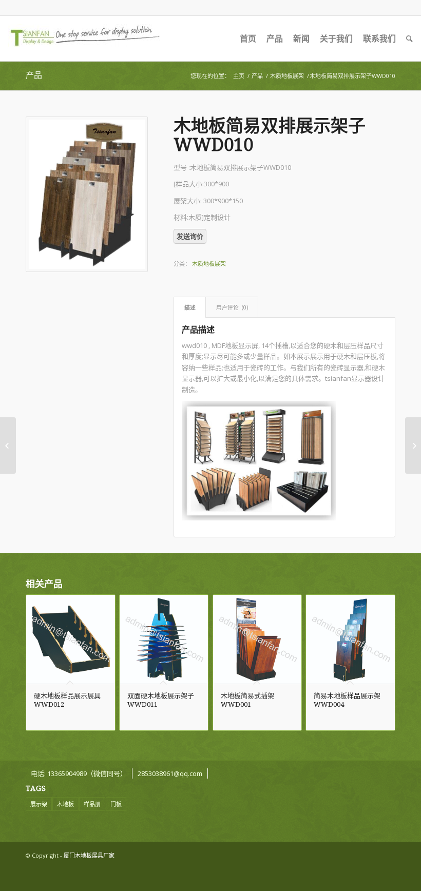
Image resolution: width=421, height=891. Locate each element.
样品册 (92, 804)
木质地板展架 (287, 76)
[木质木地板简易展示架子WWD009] (8, 445)
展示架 (38, 804)
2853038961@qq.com (170, 773)
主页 (238, 76)
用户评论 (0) (232, 307)
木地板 (65, 804)
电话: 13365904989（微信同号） (79, 773)
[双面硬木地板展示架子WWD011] (413, 445)
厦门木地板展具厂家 (89, 855)
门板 (116, 804)
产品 (34, 75)
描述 (190, 307)
